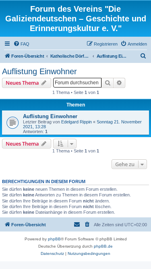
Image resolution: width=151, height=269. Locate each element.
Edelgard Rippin (76, 121)
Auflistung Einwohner (39, 71)
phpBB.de (103, 246)
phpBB (54, 239)
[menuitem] (21, 44)
